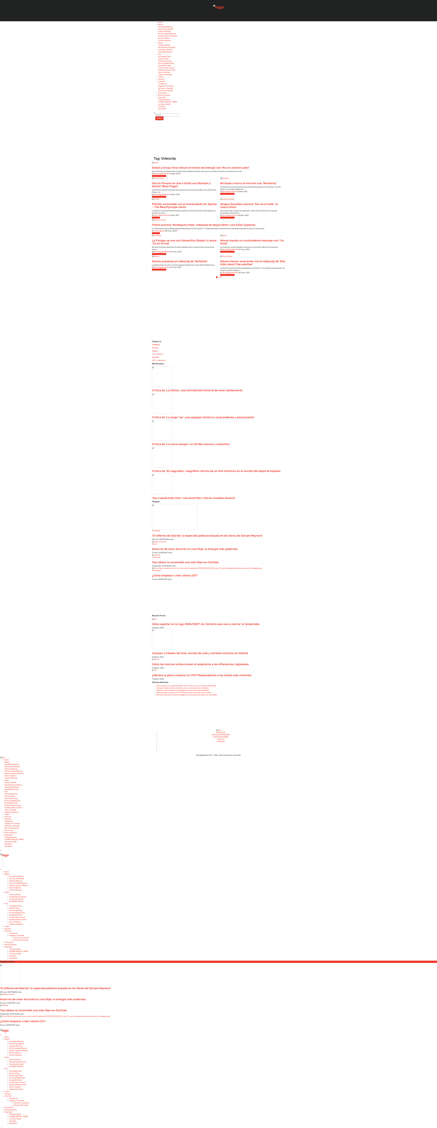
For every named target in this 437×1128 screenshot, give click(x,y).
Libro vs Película (164, 72)
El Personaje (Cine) (165, 61)
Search (159, 118)
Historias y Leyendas (165, 88)
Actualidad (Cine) (164, 56)
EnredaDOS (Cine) (164, 66)
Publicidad (221, 742)
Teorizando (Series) (165, 50)
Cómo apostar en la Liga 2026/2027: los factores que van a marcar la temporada (205, 624)
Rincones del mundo (165, 91)
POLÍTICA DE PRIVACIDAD (221, 735)
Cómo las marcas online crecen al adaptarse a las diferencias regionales (200, 664)
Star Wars (161, 107)
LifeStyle (161, 81)
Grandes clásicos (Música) (167, 36)
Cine (159, 54)
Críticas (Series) (164, 45)
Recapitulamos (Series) (166, 47)
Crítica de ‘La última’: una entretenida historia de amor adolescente (197, 390)
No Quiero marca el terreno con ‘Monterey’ (248, 183)
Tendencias (162, 84)
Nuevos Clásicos (164, 38)
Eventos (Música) (164, 41)
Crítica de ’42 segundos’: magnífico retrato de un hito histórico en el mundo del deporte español (216, 471)
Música (160, 25)
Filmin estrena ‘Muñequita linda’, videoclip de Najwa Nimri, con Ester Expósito (203, 225)
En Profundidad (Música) (167, 34)
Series (160, 43)
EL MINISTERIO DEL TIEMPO (167, 102)
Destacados (156, 571)
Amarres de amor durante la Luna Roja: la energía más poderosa (195, 549)
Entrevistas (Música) (165, 29)
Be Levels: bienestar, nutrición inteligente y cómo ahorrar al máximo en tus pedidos (186, 695)
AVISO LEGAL (220, 732)
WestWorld (162, 109)
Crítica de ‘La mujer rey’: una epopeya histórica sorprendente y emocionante (203, 417)
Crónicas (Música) (164, 31)
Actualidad (156, 218)
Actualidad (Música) (165, 27)
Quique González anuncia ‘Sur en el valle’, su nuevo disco (249, 206)
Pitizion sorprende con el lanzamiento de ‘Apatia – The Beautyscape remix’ (184, 206)
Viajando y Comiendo (165, 86)
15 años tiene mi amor (166, 68)
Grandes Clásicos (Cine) (166, 70)
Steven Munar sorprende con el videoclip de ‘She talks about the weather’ (252, 263)
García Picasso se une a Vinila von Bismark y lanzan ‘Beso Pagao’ (181, 185)
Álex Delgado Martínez (162, 174)
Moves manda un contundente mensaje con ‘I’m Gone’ (252, 242)
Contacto (220, 739)
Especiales (162, 97)
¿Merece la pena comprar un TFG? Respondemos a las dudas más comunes (202, 675)
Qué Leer (161, 79)
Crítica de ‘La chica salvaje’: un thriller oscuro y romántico (191, 444)
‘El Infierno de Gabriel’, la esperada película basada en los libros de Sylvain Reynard (207, 535)
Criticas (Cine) (163, 59)
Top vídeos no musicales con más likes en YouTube (185, 562)
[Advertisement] (218, 137)
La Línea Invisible (164, 104)
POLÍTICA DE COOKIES (221, 737)
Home (160, 22)
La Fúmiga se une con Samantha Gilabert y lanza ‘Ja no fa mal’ (184, 242)
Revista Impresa (164, 95)
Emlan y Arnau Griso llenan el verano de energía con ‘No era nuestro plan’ (200, 167)
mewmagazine (159, 231)
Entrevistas (162, 93)
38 (220, 277)
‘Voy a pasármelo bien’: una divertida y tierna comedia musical (193, 498)
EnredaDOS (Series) (165, 52)
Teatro (160, 77)
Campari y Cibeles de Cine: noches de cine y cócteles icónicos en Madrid (200, 653)
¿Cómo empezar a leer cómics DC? (175, 575)
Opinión (154, 544)
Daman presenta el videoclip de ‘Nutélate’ (180, 261)
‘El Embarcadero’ (164, 100)
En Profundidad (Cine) (166, 63)
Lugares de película (165, 75)
